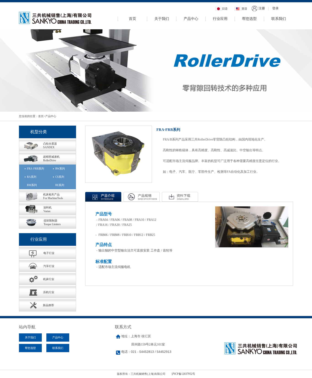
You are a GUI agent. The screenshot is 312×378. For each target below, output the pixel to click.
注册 (262, 8)
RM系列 (32, 185)
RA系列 (31, 176)
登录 (275, 8)
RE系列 (59, 185)
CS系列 (59, 176)
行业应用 (220, 19)
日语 (224, 8)
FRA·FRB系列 (35, 168)
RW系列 (60, 168)
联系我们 (278, 19)
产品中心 (191, 19)
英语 (244, 8)
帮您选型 (249, 19)
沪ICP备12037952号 (183, 373)
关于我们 (161, 19)
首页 (132, 19)
